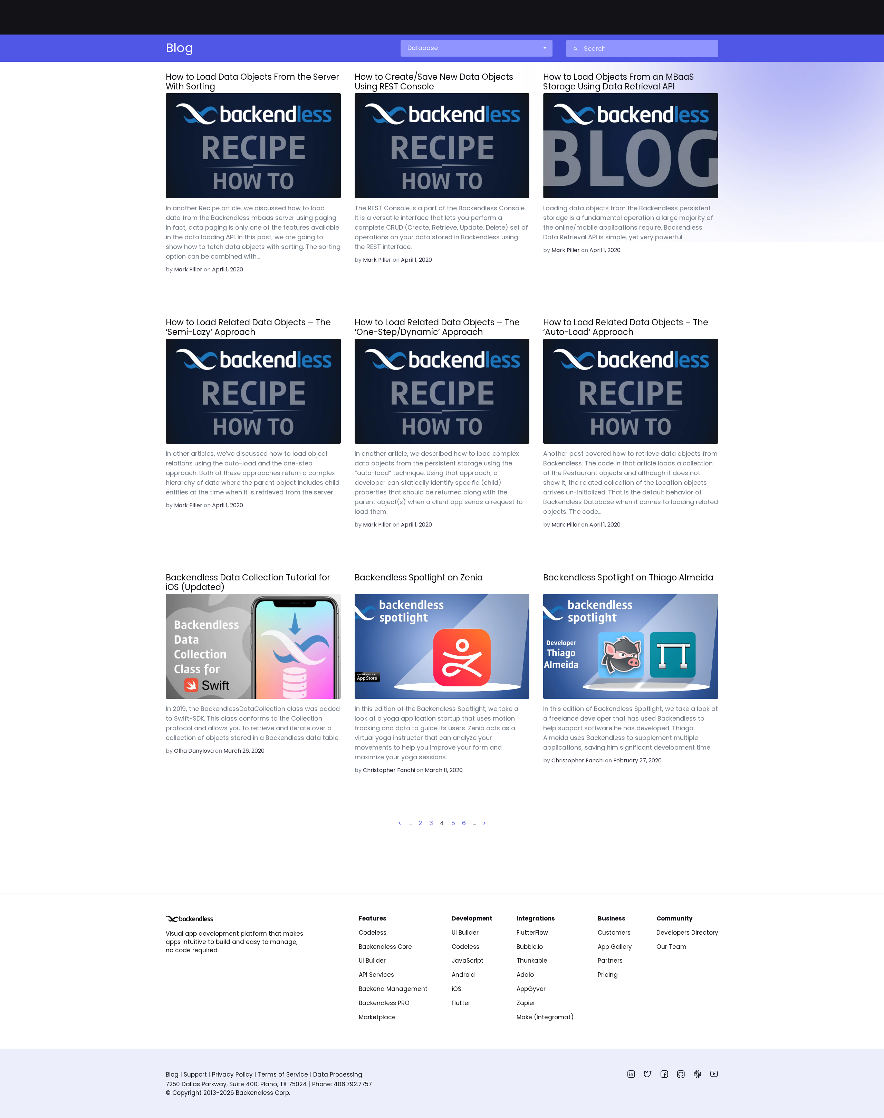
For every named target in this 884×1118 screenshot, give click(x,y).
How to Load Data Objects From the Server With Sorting (252, 81)
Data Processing (337, 1074)
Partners (610, 960)
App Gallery (615, 947)
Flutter (461, 1003)
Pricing (608, 975)
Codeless (372, 932)
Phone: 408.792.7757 (342, 1084)
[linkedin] (631, 1074)
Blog (172, 1074)
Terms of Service (283, 1074)
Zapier (526, 1003)
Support (195, 1074)
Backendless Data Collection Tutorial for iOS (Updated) (248, 582)
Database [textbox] (422, 48)
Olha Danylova (194, 751)
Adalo (525, 975)
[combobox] (476, 48)
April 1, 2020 (227, 269)
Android (463, 975)
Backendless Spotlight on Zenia (419, 578)
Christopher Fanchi (389, 770)
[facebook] (664, 1074)
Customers (614, 932)
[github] (681, 1074)
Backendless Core (385, 947)
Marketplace (377, 1017)
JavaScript (467, 960)
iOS (456, 989)
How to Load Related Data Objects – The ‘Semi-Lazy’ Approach (248, 327)
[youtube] (714, 1074)
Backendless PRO (384, 1003)
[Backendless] (189, 919)
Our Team (671, 947)
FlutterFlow (532, 932)
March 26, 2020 (244, 751)
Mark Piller (188, 269)
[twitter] (648, 1074)
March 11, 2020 (444, 770)
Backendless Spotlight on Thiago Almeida (628, 578)
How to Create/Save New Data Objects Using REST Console (434, 81)
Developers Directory (687, 932)
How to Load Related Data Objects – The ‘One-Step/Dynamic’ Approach (437, 327)
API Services (376, 975)
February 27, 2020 (637, 760)
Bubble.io (530, 947)
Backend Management (393, 989)
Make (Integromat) (545, 1017)
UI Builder (372, 960)
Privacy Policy (232, 1074)
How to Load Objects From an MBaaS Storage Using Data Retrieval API (618, 81)
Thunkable (532, 960)
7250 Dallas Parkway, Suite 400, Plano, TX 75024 (236, 1084)
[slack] (697, 1074)
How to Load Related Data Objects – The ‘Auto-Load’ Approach (625, 327)
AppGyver (531, 989)
